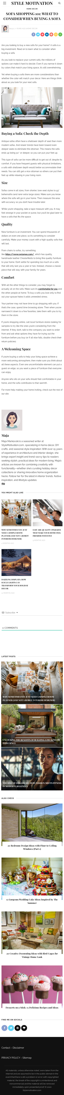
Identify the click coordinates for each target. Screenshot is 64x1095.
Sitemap (27, 1057)
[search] (59, 3)
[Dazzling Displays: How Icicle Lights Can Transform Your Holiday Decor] (16, 562)
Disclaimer (18, 1047)
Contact (5, 1047)
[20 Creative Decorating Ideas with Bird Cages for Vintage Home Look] (32, 932)
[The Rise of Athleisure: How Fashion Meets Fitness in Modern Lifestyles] (32, 768)
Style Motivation (32, 3)
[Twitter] (11, 1028)
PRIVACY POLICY (10, 1057)
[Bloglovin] (24, 1028)
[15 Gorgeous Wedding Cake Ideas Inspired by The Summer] (32, 878)
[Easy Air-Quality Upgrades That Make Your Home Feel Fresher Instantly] (48, 512)
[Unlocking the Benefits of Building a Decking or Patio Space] (32, 725)
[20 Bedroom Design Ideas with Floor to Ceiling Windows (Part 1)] (32, 824)
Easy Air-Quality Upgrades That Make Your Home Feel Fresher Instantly (47, 533)
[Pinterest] (4, 484)
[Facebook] (2, 484)
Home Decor (32, 9)
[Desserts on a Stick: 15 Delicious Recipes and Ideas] (32, 986)
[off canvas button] (4, 3)
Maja (11, 29)
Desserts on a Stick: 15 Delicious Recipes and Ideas (32, 1007)
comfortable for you (48, 289)
